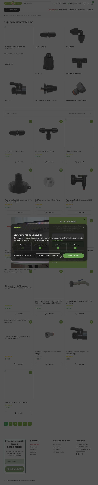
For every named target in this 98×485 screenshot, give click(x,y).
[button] (22, 256)
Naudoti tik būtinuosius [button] (48, 255)
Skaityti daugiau (57, 240)
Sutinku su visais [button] (73, 255)
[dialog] (49, 242)
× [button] (83, 227)
